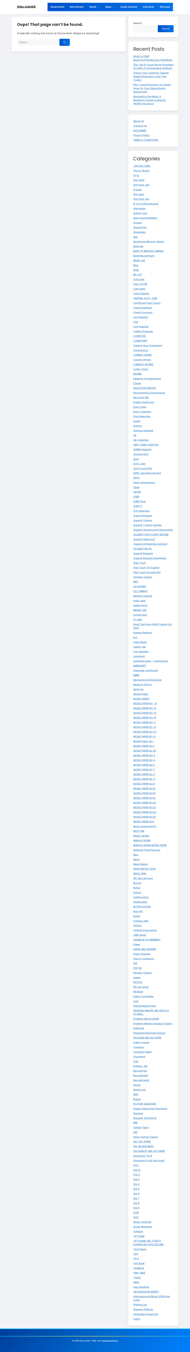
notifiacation (141, 897)
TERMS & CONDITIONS (145, 140)
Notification (140, 902)
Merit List (138, 689)
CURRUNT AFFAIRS (143, 364)
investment (140, 615)
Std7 (136, 1217)
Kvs (135, 637)
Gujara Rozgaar (142, 515)
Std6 (136, 1212)
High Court (139, 563)
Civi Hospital (140, 317)
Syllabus (138, 1231)
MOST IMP (139, 831)
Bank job (138, 246)
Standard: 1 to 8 (142, 1156)
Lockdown (139, 656)
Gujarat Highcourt (144, 539)
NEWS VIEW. (139, 873)
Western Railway (143, 1309)
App (135, 237)
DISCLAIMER (139, 130)
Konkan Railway (142, 632)
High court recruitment (147, 572)
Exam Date (139, 407)
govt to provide (142, 468)
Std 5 (136, 1189)
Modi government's (144, 826)
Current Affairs (142, 359)
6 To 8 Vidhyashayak (145, 204)
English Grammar (143, 402)
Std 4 (136, 1184)
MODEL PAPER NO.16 (144, 788)
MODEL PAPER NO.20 (144, 802)
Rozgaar (138, 1113)
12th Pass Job (141, 199)
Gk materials (141, 440)
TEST (136, 1254)
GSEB (136, 496)
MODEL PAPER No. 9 (144, 779)
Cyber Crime (140, 369)
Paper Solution (141, 954)
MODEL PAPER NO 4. (144, 760)
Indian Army (140, 605)
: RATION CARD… (142, 166)
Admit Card (140, 213)
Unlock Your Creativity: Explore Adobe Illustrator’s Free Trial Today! (151, 76)
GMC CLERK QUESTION (146, 444)
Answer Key (140, 227)
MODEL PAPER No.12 (144, 784)
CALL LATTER (140, 284)
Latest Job (139, 647)
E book (137, 383)
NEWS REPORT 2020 (144, 869)
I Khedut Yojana (142, 577)
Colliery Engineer (143, 331)
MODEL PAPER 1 (141, 699)
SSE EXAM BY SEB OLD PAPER (149, 1151)
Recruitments (141, 1080)
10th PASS (138, 180)
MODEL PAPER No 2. (144, 746)
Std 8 (136, 1203)
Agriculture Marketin (145, 218)
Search (137, 23)
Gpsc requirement (144, 482)
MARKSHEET (139, 665)
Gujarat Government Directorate (153, 530)
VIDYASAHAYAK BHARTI (146, 1291)
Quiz (135, 1061)
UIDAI (136, 1282)
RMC (135, 1094)
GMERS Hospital (142, 449)
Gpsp (136, 487)
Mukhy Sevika (141, 836)
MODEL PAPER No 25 (144, 751)
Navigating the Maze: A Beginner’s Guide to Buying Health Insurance (149, 100)
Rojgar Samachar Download (150, 1108)
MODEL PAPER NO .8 (144, 736)
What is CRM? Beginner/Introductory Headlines (152, 58)
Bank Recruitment (144, 256)
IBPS (135, 582)
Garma (137, 426)
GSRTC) (137, 506)
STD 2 (136, 1174)
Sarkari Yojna (141, 1127)
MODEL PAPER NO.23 (144, 812)
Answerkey (139, 232)
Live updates (141, 651)
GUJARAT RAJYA (142, 548)
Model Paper (140, 694)
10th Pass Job (141, 185)
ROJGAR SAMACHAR (144, 1104)
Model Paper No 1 (143, 741)
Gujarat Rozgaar (143, 553)
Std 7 (136, 1198)
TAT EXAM (138, 1236)
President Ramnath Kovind (149, 1033)
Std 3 (136, 1179)
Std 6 (136, 1193)
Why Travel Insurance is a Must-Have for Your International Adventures (152, 88)
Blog (135, 265)
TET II (136, 1258)
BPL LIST (137, 274)
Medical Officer (142, 684)
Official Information (145, 930)
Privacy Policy (141, 135)
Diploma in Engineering (147, 378)
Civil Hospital (140, 326)
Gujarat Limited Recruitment (150, 544)
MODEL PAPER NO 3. (144, 755)
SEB (135, 1132)
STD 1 (136, 1165)
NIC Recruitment (143, 878)
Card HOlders (141, 293)
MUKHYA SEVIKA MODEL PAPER (150, 845)
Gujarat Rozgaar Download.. (150, 558)
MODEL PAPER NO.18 (144, 793)
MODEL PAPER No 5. (144, 765)
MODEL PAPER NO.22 (144, 807)
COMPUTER (139, 336)
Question (138, 1047)
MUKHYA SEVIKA (142, 840)
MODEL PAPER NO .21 (144, 727)
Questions (139, 1056)
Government (57, 6)
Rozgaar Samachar (145, 1118)
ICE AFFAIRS (139, 586)
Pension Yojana (142, 973)
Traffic (137, 1277)
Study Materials (142, 1226)
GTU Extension (141, 511)
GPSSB (137, 492)
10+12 (136, 175)
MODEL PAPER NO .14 (144, 713)
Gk (134, 435)
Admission (139, 208)
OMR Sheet (139, 935)
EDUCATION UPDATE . (145, 388)
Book (136, 270)
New (135, 854)
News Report (140, 864)
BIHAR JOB (139, 260)
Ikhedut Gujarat (142, 596)
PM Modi (138, 991)
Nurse (136, 916)
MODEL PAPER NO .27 (145, 732)
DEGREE (137, 374)
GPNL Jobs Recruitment (147, 473)
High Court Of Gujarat (146, 567)
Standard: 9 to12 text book (148, 1160)
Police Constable (143, 996)
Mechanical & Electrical (147, 680)
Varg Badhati (141, 1287)
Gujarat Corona (142, 520)
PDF (135, 963)
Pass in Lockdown (143, 958)
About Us (138, 121)
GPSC (136, 478)
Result (92, 6)
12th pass (165, 6)
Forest (136, 421)
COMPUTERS (140, 341)
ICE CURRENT (140, 591)
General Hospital (143, 430)
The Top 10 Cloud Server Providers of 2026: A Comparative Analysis (153, 66)
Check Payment (142, 312)
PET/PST (137, 982)
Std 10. (137, 1170)
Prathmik (138, 1028)
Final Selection (141, 416)
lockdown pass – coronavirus (150, 661)
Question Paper (142, 1052)
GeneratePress (110, 1340)
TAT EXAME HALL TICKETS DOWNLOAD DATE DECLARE (148, 1242)
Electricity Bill (141, 397)
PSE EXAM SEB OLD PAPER (147, 1037)
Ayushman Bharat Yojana (148, 241)
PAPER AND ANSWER (144, 949)
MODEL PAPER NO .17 (144, 722)
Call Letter (148, 6)
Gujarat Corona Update (147, 525)
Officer (137, 925)
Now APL (138, 911)
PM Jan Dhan (141, 987)
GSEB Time (139, 501)
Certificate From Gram (147, 303)
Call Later (139, 279)
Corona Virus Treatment (147, 345)
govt (136, 459)
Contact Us (140, 126)
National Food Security (146, 850)
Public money (141, 1042)
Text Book (139, 1263)
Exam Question (142, 411)
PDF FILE (137, 968)
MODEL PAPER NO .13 (144, 708)
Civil (135, 322)
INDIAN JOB (139, 610)
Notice (137, 892)
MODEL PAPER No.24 (144, 817)
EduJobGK (26, 6)
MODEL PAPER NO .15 (144, 717)
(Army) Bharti (141, 170)
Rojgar (137, 1099)
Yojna (136, 1319)
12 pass (137, 189)
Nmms (137, 883)
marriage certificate (145, 670)
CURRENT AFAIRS (142, 355)
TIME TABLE (139, 1273)
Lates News (140, 642)
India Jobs (139, 600)
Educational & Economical (149, 393)
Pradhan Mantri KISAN (146, 1019)
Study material (128, 6)
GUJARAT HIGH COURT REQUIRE (151, 534)
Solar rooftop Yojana (145, 1137)
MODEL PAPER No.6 (143, 821)
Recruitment (77, 6)
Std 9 (136, 1208)
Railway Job (140, 1066)
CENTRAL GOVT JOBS (145, 298)
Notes (136, 888)
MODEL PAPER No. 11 (144, 774)
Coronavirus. (140, 350)
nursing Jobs (140, 921)
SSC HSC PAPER (142, 1141)
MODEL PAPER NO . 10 (145, 703)
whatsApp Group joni (145, 1314)
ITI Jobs (137, 619)
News (108, 6)
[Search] (64, 42)
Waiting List (140, 1304)
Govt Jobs (139, 463)
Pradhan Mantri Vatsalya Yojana (152, 1023)
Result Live (139, 1089)
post (136, 1001)
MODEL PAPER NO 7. (144, 769)
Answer (137, 222)
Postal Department (144, 1006)
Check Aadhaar (142, 307)
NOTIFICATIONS (142, 906)
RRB (135, 1123)
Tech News (139, 1249)
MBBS (136, 675)
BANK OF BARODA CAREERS (148, 251)
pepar (136, 977)
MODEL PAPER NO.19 (144, 798)
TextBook (138, 1268)
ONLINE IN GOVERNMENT (147, 939)
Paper (136, 944)
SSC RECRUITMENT (143, 1146)
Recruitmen (140, 1071)
